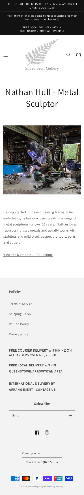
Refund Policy (19, 324)
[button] (6, 55)
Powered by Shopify (53, 486)
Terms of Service (20, 304)
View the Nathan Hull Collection (28, 254)
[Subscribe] (70, 416)
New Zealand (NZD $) (39, 462)
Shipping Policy (20, 314)
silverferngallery (35, 486)
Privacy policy (18, 334)
